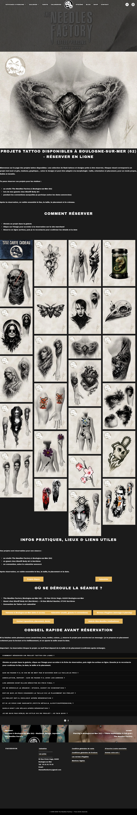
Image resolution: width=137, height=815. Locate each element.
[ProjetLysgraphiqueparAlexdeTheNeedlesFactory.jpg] (84, 431)
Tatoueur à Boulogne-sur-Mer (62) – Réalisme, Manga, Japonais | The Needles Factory (33, 733)
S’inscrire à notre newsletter (116, 749)
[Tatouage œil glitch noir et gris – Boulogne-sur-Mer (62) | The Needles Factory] (119, 406)
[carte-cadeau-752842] (16, 249)
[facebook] (127, 4)
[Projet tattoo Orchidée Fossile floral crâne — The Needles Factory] (50, 263)
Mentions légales (78, 761)
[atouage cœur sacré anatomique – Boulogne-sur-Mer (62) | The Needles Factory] (84, 383)
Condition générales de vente (83, 749)
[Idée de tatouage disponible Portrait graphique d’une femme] (16, 474)
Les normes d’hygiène (80, 757)
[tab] (68, 655)
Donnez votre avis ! (112, 753)
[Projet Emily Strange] (16, 427)
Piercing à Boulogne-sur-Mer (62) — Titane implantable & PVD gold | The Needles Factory (102, 733)
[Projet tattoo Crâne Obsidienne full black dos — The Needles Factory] (84, 263)
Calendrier (43, 749)
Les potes (42, 754)
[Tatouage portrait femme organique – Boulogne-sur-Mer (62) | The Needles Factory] (50, 359)
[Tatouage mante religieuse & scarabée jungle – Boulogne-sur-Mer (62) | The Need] (119, 358)
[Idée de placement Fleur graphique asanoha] (50, 454)
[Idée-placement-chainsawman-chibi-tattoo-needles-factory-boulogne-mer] (50, 406)
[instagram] (133, 4)
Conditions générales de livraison (84, 753)
